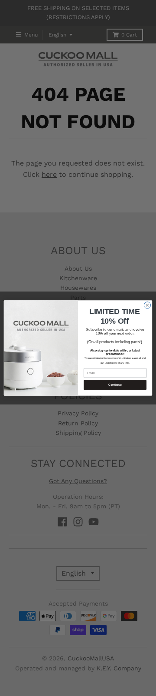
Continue (115, 384)
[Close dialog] (147, 305)
